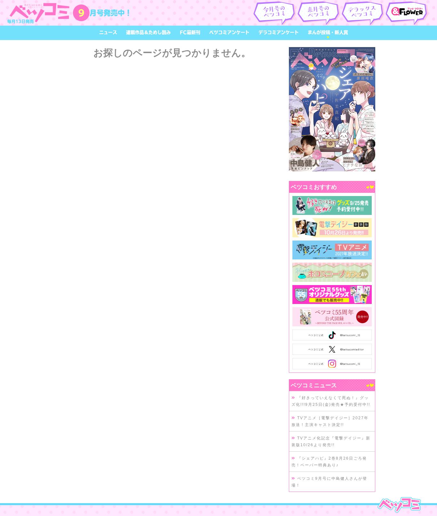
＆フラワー (407, 13)
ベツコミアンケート (229, 32)
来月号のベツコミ (319, 13)
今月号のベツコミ (275, 13)
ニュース (108, 32)
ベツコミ (39, 13)
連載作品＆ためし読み (148, 32)
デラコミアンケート (278, 32)
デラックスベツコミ (363, 13)
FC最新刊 (190, 32)
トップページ (399, 505)
